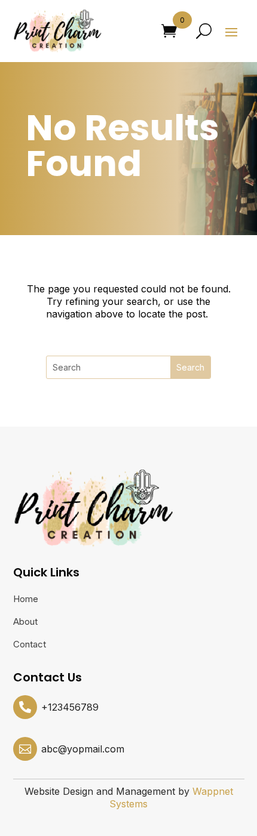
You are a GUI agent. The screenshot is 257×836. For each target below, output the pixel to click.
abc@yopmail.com (82, 749)
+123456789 (70, 707)
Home (25, 599)
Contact (29, 645)
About (25, 622)
